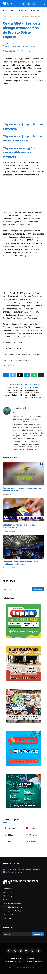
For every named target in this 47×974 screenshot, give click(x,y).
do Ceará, (16, 59)
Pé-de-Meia (7, 896)
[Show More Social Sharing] (33, 51)
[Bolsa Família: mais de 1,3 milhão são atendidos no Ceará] (23, 510)
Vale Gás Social (8, 914)
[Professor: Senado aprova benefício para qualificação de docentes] (23, 547)
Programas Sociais (13, 961)
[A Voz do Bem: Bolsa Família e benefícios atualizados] (10, 3)
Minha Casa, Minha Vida (12, 911)
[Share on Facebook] (18, 51)
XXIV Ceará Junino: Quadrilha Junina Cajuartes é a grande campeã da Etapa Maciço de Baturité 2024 (34, 392)
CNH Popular (8, 918)
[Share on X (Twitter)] (22, 51)
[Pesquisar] (43, 3)
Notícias (35, 10)
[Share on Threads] (25, 51)
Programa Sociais (19, 10)
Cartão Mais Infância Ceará (13, 907)
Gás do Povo (7, 892)
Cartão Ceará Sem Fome (12, 903)
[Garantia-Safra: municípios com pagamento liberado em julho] (23, 473)
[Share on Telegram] (29, 51)
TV (43, 10)
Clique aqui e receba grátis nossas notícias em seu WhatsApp (19, 152)
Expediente (29, 958)
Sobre (5, 10)
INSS (5, 900)
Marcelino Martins (21, 408)
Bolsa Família (7, 889)
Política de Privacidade (32, 961)
